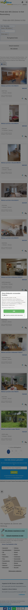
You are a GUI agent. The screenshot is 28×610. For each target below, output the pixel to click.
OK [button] (14, 311)
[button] (14, 307)
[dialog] (14, 305)
